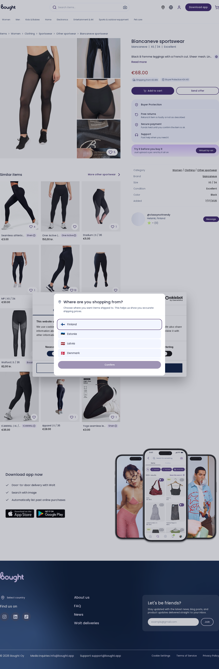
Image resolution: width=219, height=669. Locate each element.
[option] (109, 324)
